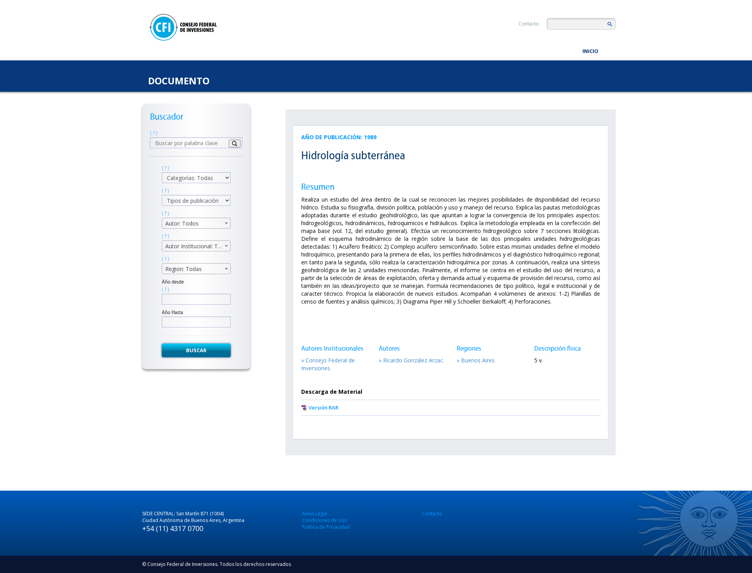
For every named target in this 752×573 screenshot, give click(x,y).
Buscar (196, 350)
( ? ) (153, 133)
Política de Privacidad (326, 527)
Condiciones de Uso (324, 520)
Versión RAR (323, 407)
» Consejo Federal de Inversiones (328, 364)
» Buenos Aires (476, 360)
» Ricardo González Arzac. (411, 360)
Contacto (529, 23)
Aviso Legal (314, 513)
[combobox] (196, 223)
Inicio (590, 51)
